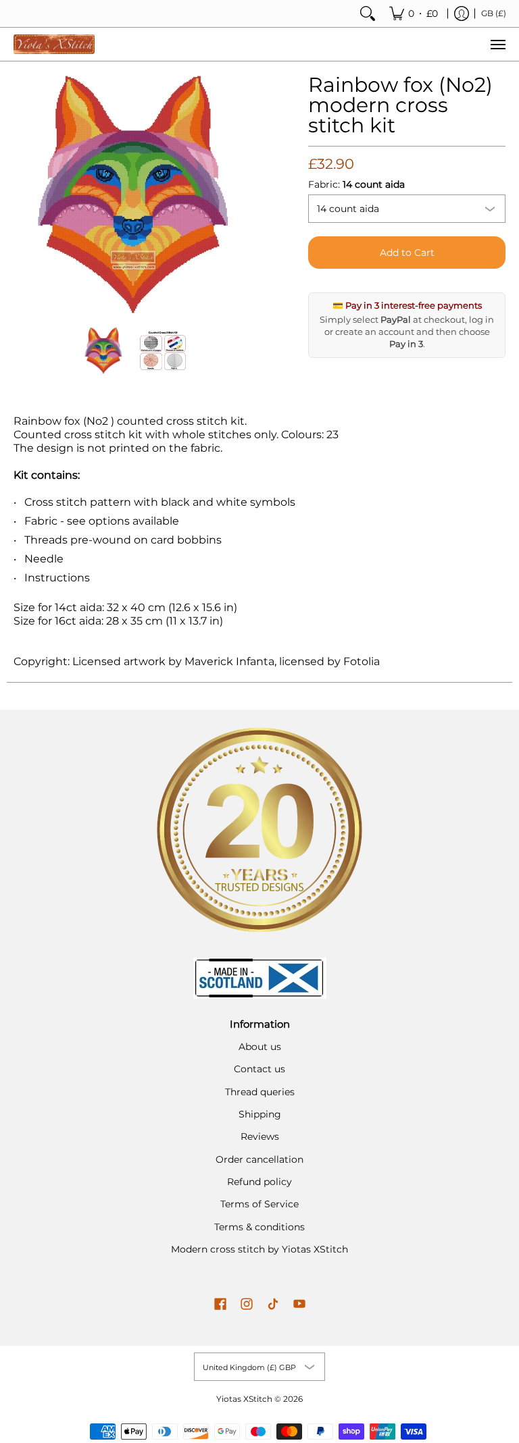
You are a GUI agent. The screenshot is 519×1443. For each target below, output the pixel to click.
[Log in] (461, 13)
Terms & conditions (259, 1227)
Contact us (259, 1069)
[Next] (243, 194)
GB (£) (493, 13)
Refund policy (259, 1182)
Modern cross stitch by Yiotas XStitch (259, 1249)
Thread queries (260, 1092)
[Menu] (497, 44)
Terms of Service (259, 1204)
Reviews (260, 1136)
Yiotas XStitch (244, 1399)
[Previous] (23, 194)
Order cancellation (259, 1159)
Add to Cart (407, 252)
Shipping (260, 1114)
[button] (220, 1304)
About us (260, 1047)
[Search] (367, 13)
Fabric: (356, 184)
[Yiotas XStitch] (54, 44)
